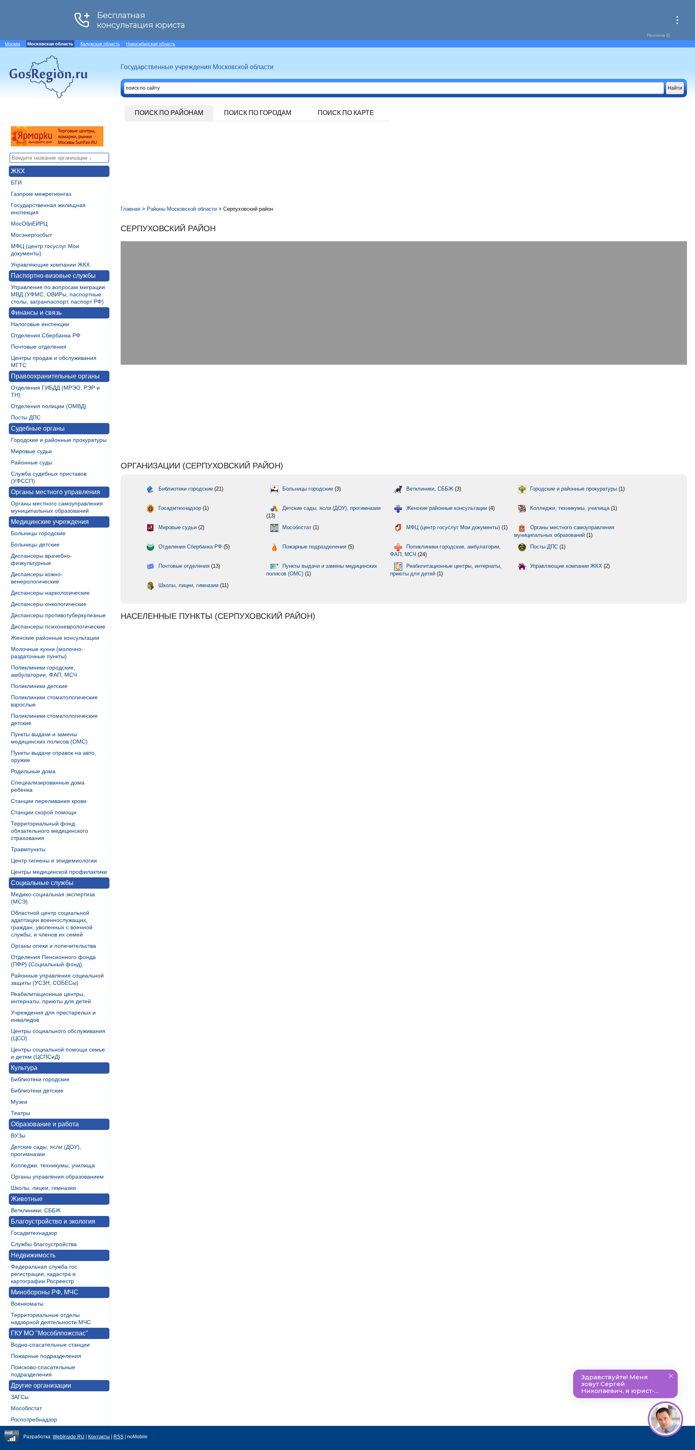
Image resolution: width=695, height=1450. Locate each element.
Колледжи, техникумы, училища (53, 1165)
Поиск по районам (169, 112)
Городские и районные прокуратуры (59, 440)
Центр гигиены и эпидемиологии (54, 860)
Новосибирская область (150, 43)
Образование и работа (45, 1124)
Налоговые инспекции (40, 324)
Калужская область (100, 43)
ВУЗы (18, 1135)
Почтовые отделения (38, 346)
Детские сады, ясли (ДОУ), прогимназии (331, 508)
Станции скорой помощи (43, 812)
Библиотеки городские (40, 1079)
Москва (12, 43)
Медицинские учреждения (50, 521)
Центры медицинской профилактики (59, 872)
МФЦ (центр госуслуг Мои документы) (453, 527)
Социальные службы (42, 882)
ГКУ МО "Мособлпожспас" (49, 1333)
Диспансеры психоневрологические (58, 626)
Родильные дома (33, 771)
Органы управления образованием (57, 1176)
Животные (27, 1198)
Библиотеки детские (37, 1090)
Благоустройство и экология (53, 1221)
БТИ (16, 182)
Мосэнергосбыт (31, 235)
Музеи (19, 1102)
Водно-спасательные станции (50, 1344)
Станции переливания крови (48, 801)
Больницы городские (38, 533)
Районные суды (31, 462)
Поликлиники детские (39, 686)
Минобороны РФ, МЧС (44, 1292)
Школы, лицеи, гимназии (43, 1188)
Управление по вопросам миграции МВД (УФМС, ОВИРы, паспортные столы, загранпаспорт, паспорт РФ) (58, 294)
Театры (20, 1113)
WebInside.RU (68, 1437)
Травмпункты (28, 849)
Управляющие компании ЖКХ (50, 264)
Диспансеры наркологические (50, 592)
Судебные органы (38, 428)
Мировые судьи (31, 451)
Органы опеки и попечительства (53, 946)
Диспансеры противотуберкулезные (58, 615)
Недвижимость (33, 1255)
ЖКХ (18, 171)
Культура (24, 1067)
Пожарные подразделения (46, 1356)
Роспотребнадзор (34, 1419)
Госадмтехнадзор (34, 1233)
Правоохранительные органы (55, 376)
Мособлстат (26, 1408)
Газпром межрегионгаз (41, 194)
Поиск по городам (257, 112)
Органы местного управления (55, 492)
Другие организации (41, 1385)
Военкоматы (27, 1303)
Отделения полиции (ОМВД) (48, 406)
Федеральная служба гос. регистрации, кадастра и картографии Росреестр (45, 1273)
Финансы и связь (36, 312)
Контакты (99, 1437)
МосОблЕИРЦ (29, 223)
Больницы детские (35, 544)
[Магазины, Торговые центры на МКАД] (57, 144)
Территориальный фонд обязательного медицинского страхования (49, 830)
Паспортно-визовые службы (53, 275)
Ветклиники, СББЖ (36, 1210)
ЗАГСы (20, 1397)
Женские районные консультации (55, 638)
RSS (118, 1437)
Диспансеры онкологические (48, 604)
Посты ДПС (26, 417)
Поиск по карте (346, 112)
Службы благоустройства (44, 1244)
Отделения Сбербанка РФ (45, 335)
